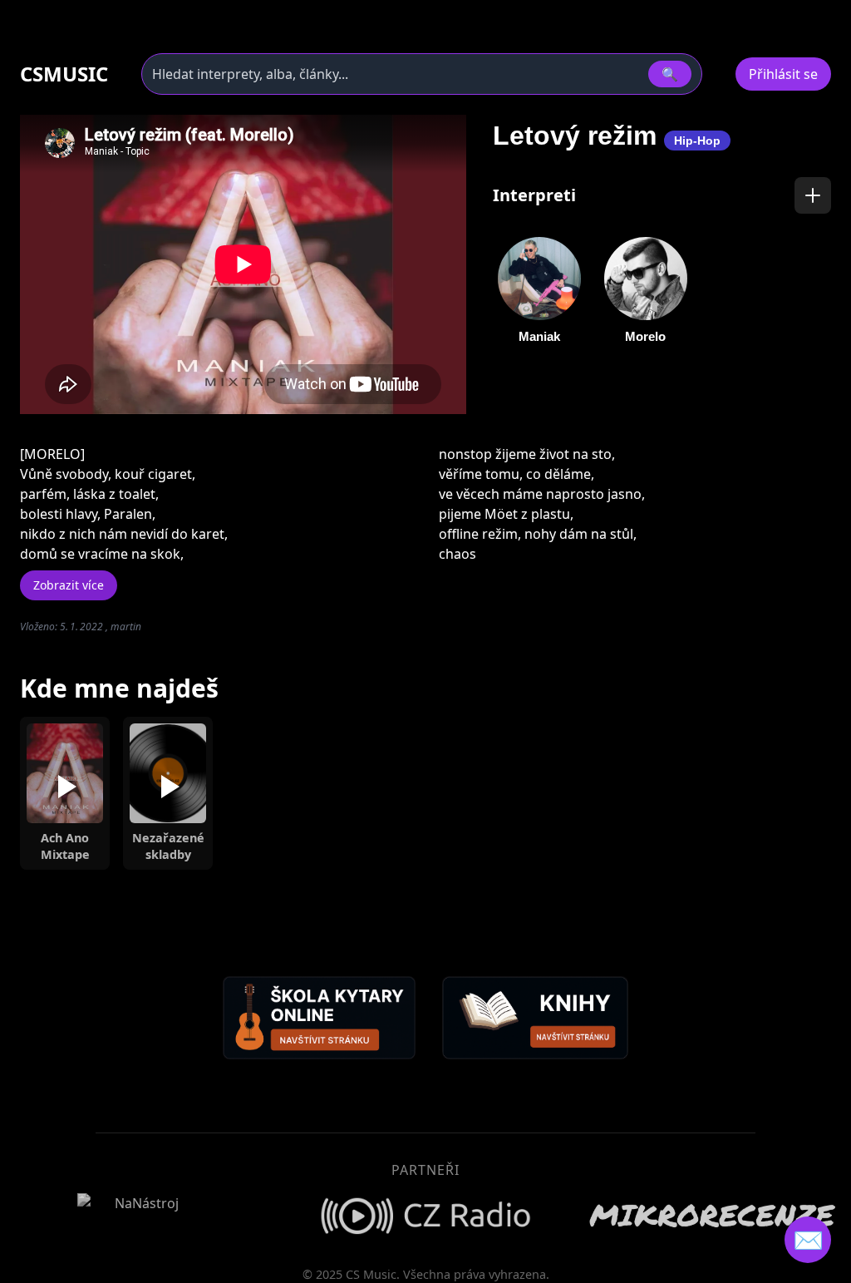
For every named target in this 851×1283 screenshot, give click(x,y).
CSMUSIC (64, 74)
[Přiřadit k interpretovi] (812, 195)
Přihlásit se (783, 74)
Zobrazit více (68, 585)
